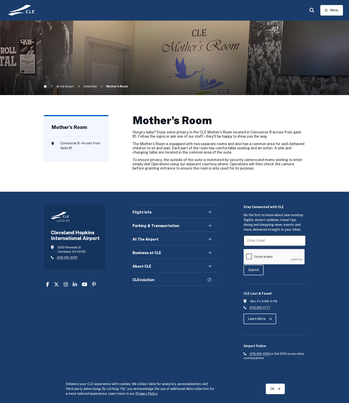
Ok (272, 389)
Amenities (90, 86)
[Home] (18, 10)
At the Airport (65, 86)
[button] (312, 10)
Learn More (257, 319)
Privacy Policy (146, 394)
